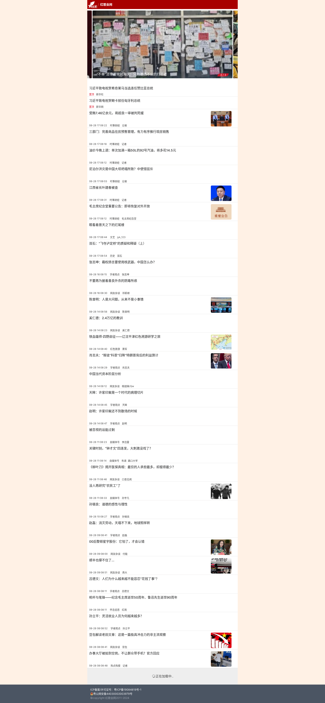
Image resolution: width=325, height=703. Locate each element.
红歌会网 (106, 4)
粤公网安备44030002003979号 (112, 693)
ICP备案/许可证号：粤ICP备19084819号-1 (115, 689)
